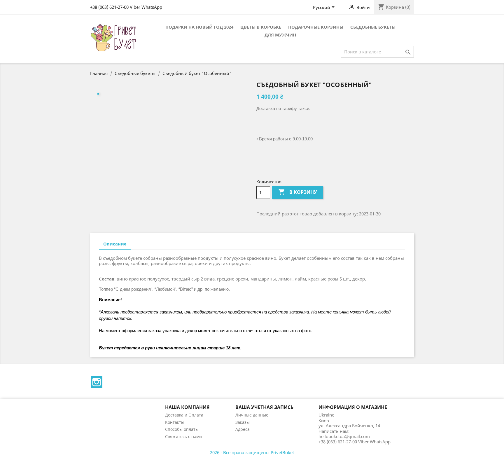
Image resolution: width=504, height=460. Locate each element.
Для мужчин (280, 35)
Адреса (242, 429)
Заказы (242, 422)
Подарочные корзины (315, 27)
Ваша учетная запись (264, 407)
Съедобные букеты (373, 27)
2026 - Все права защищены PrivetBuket (252, 452)
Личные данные (251, 415)
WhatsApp (151, 7)
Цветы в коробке (260, 27)
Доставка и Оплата (184, 415)
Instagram (96, 382)
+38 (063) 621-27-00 (109, 7)
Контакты (174, 422)
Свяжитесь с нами (183, 436)
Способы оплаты (182, 429)
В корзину (297, 191)
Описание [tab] (115, 244)
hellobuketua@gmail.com (344, 436)
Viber (135, 7)
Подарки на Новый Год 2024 (199, 27)
